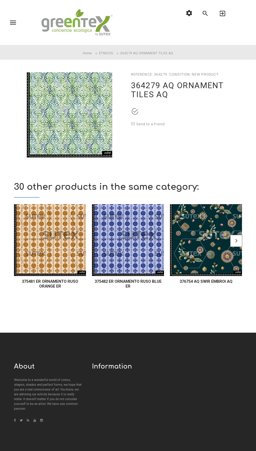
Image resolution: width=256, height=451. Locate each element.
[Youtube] (34, 420)
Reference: (142, 74)
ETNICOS (106, 53)
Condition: (180, 74)
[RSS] (28, 420)
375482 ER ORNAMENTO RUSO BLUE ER (128, 284)
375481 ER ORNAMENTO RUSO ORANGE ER (50, 284)
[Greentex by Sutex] (77, 22)
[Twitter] (21, 420)
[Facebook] (15, 420)
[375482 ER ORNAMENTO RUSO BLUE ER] (128, 240)
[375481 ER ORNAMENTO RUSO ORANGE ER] (50, 240)
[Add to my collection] (135, 111)
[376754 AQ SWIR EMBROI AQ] (206, 240)
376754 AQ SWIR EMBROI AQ (206, 281)
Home (87, 53)
